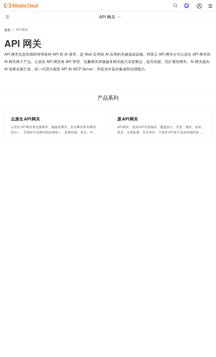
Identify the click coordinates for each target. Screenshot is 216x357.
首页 (7, 29)
